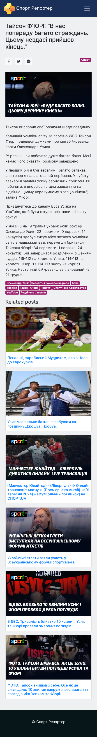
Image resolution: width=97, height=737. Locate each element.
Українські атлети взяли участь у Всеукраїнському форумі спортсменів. (41, 560)
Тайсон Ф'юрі (29, 287)
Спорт (85, 59)
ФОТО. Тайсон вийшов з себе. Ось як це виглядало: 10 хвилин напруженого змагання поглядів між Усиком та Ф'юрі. (47, 689)
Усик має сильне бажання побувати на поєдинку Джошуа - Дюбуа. (41, 423)
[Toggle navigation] (87, 8)
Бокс (75, 283)
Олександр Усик (18, 283)
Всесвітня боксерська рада (50, 283)
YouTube (12, 292)
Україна (12, 287)
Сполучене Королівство (69, 287)
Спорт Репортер (34, 8)
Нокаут (46, 287)
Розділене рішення (33, 292)
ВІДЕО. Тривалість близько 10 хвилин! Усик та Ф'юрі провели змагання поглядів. (46, 623)
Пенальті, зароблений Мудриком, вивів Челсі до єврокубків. (47, 359)
